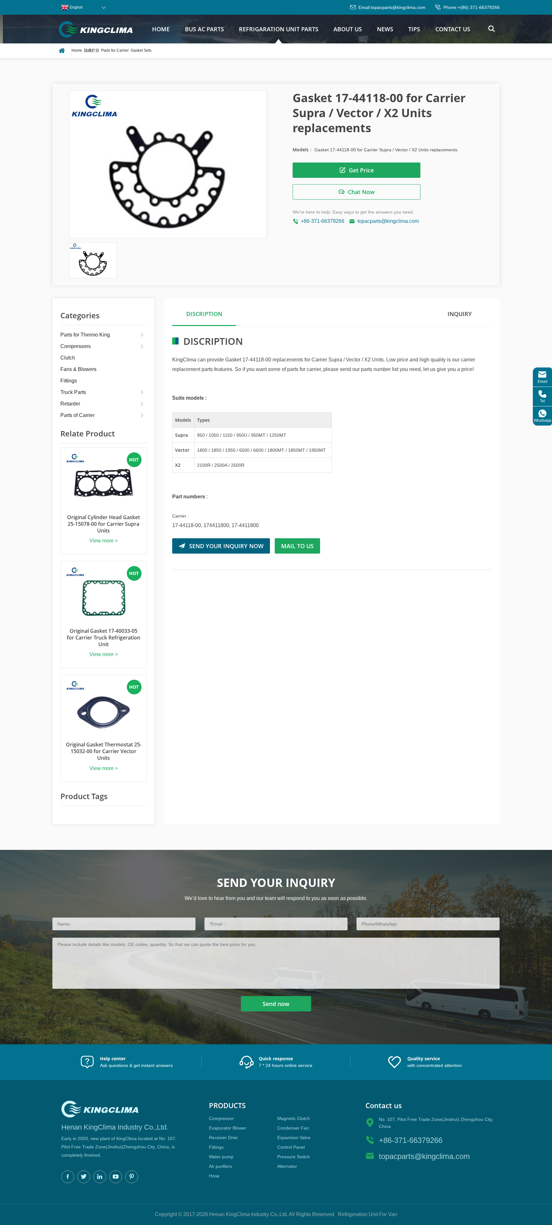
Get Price (361, 170)
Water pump (221, 1156)
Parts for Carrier (115, 50)
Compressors (75, 346)
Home (161, 29)
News (385, 29)
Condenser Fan (293, 1127)
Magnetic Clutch (293, 1118)
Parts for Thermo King (85, 334)
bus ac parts (204, 29)
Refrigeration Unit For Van (367, 1214)
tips (414, 29)
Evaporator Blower (227, 1127)
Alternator (287, 1166)
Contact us (452, 29)
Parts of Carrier (77, 415)
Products (227, 1105)
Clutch (67, 357)
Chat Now (361, 192)
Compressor (221, 1118)
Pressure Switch (293, 1156)
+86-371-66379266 (322, 221)
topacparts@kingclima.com (398, 7)
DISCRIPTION (204, 314)
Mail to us (297, 546)
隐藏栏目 (91, 50)
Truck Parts (73, 392)
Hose (214, 1175)
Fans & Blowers (78, 369)
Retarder (70, 403)
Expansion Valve (293, 1137)
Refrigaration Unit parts (278, 29)
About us (348, 29)
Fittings (68, 380)
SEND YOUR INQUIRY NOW (226, 546)
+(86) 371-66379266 (479, 7)
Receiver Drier (223, 1137)
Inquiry (460, 314)
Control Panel (291, 1147)
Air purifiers (220, 1166)
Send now (276, 1004)
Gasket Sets (141, 50)
